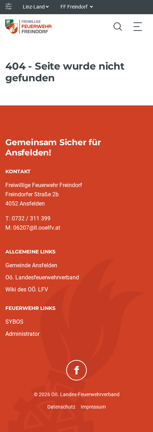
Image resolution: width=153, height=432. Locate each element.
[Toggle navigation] (138, 26)
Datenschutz (61, 407)
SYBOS (14, 321)
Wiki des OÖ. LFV (26, 289)
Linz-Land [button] (34, 7)
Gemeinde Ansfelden (31, 265)
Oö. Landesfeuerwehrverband (42, 277)
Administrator (22, 333)
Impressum (93, 407)
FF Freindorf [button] (74, 7)
